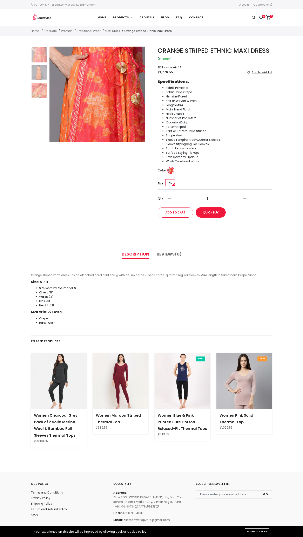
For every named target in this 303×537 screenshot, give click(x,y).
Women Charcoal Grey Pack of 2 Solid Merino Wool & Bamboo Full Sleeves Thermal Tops (56, 425)
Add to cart (175, 212)
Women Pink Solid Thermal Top (236, 418)
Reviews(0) (169, 254)
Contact (196, 17)
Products (121, 17)
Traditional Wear (89, 31)
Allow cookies (257, 531)
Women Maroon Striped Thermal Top (118, 418)
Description (135, 254)
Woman (67, 31)
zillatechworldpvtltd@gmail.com (75, 4)
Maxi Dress (112, 31)
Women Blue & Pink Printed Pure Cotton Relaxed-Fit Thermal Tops (182, 422)
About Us (147, 17)
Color (162, 170)
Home (102, 17)
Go (265, 494)
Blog (165, 17)
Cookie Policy (136, 532)
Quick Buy (210, 212)
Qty (160, 198)
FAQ (179, 17)
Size (160, 183)
